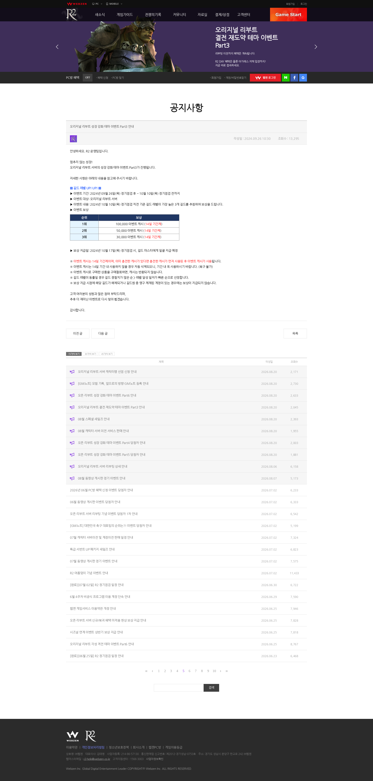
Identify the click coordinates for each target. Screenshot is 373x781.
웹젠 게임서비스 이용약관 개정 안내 (93, 608)
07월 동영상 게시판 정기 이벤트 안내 (93, 561)
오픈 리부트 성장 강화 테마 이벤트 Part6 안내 (107, 395)
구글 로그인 (303, 78)
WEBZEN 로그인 (265, 78)
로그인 (304, 4)
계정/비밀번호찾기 (236, 77)
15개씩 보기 (74, 354)
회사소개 (138, 747)
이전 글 (77, 333)
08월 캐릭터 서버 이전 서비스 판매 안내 (103, 431)
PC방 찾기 (118, 77)
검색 (211, 687)
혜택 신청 (103, 77)
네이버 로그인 (286, 78)
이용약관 (72, 747)
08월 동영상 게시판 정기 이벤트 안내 (101, 478)
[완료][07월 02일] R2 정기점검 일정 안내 (97, 585)
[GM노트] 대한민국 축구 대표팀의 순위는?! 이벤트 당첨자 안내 (110, 525)
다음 (316, 47)
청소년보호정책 (119, 747)
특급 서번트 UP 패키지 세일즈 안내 (92, 549)
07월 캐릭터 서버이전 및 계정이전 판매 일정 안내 (101, 537)
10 (214, 671)
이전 (57, 47)
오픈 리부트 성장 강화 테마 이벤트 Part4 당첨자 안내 (111, 443)
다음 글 (103, 333)
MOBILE (114, 3)
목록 (295, 333)
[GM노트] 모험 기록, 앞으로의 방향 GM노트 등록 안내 (113, 383)
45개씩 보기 (107, 354)
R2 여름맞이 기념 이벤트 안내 (89, 573)
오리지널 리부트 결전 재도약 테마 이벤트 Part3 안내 (111, 407)
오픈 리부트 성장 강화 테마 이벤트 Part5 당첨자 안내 (111, 454)
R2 (72, 14)
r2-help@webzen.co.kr (97, 758)
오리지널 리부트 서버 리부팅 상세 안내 (102, 466)
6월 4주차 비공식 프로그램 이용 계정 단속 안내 (100, 597)
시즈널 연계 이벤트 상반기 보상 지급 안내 (96, 632)
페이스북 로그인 (294, 78)
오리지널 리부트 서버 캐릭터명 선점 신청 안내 (107, 372)
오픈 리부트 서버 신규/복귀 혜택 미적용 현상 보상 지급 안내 (108, 620)
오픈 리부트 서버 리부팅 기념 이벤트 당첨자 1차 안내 (104, 514)
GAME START (288, 14)
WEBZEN (72, 736)
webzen (76, 4)
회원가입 (290, 4)
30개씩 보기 (90, 354)
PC (97, 3)
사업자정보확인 (154, 758)
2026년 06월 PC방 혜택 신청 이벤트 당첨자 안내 (101, 490)
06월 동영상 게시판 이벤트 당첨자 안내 (95, 502)
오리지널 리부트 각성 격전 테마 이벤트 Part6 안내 (102, 644)
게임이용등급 (173, 747)
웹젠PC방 (155, 747)
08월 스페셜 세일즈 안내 (94, 419)
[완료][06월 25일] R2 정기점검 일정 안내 (97, 656)
